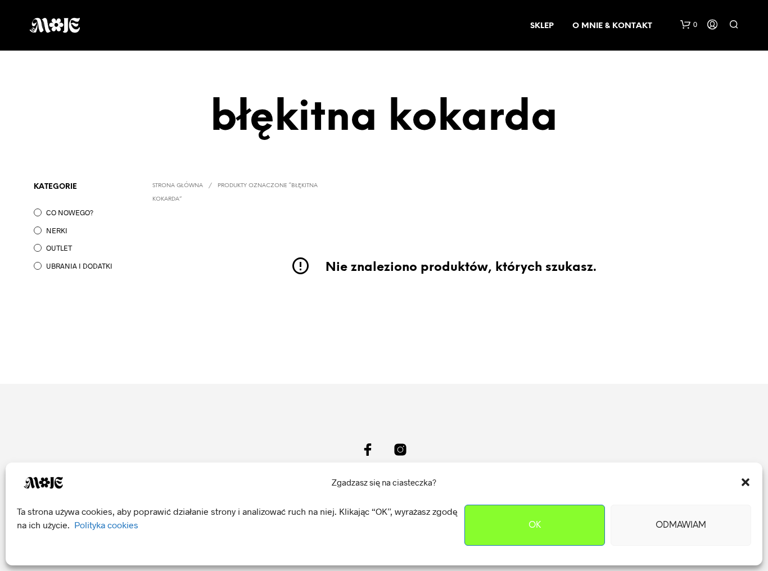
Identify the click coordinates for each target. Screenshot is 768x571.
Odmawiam (681, 525)
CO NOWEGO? (69, 212)
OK (534, 525)
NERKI (56, 230)
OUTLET (59, 247)
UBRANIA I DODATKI (79, 265)
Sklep (542, 26)
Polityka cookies (106, 524)
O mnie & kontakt (612, 26)
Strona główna (177, 186)
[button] (745, 482)
